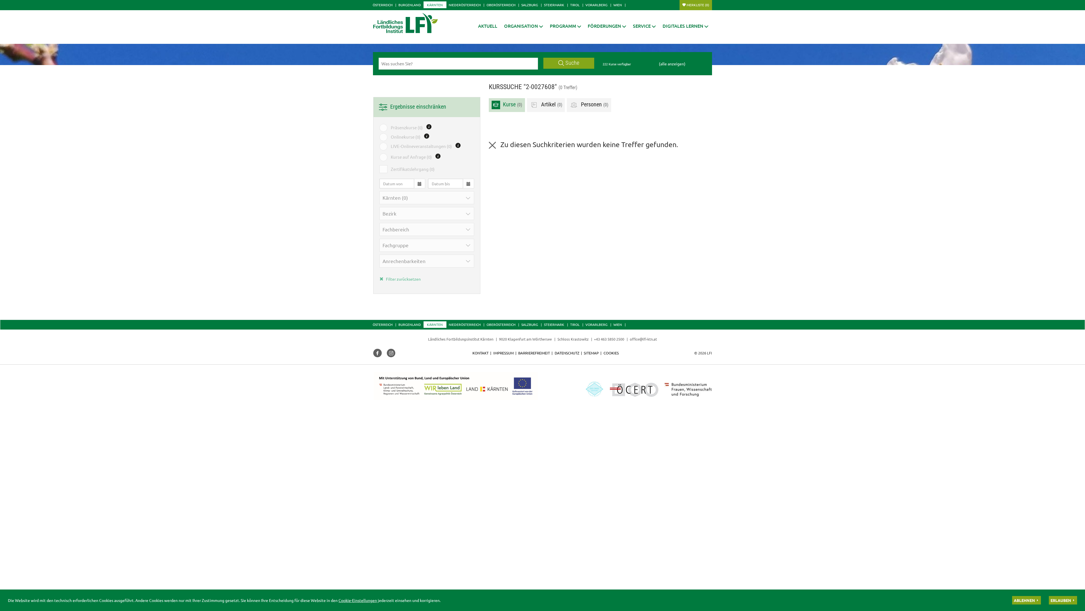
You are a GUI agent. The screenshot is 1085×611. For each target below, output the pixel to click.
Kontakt (480, 352)
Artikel (551, 105)
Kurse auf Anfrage (411, 157)
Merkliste (698, 5)
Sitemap (591, 352)
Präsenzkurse (407, 127)
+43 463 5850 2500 (609, 339)
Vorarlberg (596, 5)
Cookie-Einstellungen (357, 600)
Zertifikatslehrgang (413, 169)
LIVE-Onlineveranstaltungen (421, 146)
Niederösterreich (465, 5)
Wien (617, 5)
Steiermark (554, 5)
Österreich (382, 5)
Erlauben (1061, 600)
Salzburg (529, 5)
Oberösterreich (501, 5)
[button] (523, 25)
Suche (572, 63)
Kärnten (435, 5)
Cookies (611, 352)
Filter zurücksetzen (403, 278)
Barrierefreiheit (534, 352)
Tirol (575, 5)
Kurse (512, 105)
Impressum (503, 352)
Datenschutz (567, 352)
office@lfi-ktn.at (643, 339)
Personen (594, 105)
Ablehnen (1024, 600)
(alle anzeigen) (672, 63)
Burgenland (409, 5)
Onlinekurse (405, 136)
